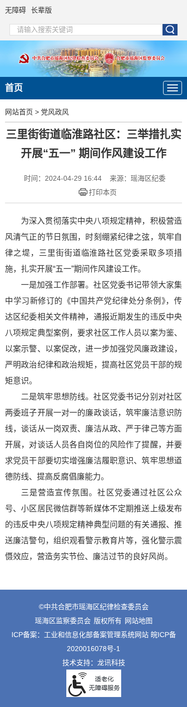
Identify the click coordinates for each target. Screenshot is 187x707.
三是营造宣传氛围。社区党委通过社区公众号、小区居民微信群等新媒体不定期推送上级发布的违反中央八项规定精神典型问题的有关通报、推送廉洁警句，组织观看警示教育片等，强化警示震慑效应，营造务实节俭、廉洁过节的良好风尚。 (93, 524)
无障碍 (15, 10)
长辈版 (41, 10)
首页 (14, 88)
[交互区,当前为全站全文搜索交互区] (93, 29)
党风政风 (55, 112)
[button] (170, 29)
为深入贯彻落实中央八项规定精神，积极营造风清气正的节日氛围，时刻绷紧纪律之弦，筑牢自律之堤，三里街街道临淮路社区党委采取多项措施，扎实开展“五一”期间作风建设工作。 (93, 245)
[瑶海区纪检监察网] (93, 58)
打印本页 (103, 192)
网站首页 (19, 112)
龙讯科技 (111, 663)
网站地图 (139, 621)
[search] (86, 29)
